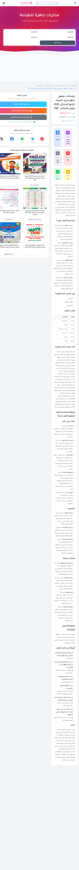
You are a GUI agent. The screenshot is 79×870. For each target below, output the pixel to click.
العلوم (39, 86)
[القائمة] (75, 2)
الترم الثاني (47, 86)
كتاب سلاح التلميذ (64, 113)
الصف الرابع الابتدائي (61, 86)
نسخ (63, 121)
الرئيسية (74, 86)
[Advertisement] (39, 67)
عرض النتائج (57, 42)
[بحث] (37, 3)
